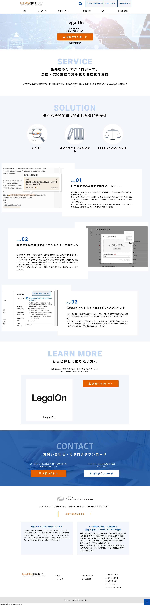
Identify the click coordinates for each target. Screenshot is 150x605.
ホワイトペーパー (89, 576)
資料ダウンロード (63, 11)
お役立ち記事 (87, 11)
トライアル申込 (110, 3)
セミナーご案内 (112, 578)
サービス (60, 579)
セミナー (104, 11)
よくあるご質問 (123, 11)
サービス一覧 (42, 11)
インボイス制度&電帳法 (94, 3)
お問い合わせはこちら (75, 514)
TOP (24, 11)
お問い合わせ (124, 3)
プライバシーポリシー (115, 587)
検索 (82, 3)
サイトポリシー (112, 584)
